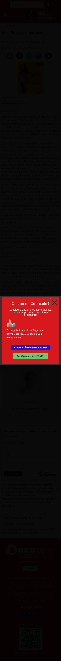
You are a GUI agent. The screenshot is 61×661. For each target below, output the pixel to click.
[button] (54, 302)
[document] (30, 330)
